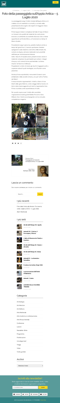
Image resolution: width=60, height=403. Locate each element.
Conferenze (20, 323)
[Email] (18, 143)
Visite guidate (43, 10)
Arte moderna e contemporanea (27, 316)
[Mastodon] (15, 143)
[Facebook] (12, 143)
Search (40, 194)
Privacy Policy (43, 400)
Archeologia (37, 10)
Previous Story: (34, 160)
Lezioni (19, 327)
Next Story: (29, 170)
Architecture (21, 305)
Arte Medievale (21, 312)
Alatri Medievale (22, 212)
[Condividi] (21, 143)
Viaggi (19, 344)
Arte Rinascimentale (23, 319)
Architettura (20, 309)
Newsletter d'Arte (22, 330)
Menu (55, 2)
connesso (22, 187)
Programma (20, 334)
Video (18, 348)
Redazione (16, 10)
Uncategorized (21, 341)
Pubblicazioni (21, 337)
